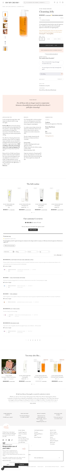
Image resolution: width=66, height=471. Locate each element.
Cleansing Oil (42, 33)
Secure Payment (37, 437)
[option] (5, 14)
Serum (51, 437)
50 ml (48, 39)
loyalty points (46, 20)
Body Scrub (52, 442)
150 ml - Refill (57, 39)
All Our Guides (53, 432)
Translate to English (7, 266)
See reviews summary (57, 15)
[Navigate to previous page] (26, 340)
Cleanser (52, 435)
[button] (33, 241)
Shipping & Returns (38, 434)
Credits (62, 466)
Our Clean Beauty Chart (23, 439)
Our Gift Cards (21, 442)
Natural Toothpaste (54, 440)
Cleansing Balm (50, 33)
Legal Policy (40, 466)
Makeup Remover (54, 434)
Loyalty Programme (22, 432)
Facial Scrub (52, 439)
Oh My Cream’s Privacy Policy (52, 466)
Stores (19, 435)
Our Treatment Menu (22, 440)
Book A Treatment (22, 437)
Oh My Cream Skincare (45, 8)
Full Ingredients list (49, 136)
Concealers (52, 444)
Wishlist (60, 79)
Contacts (36, 432)
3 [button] (34, 212)
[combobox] (20, 252)
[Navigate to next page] (40, 340)
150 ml (42, 39)
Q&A (35, 435)
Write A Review (33, 229)
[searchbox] (7, 252)
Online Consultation (22, 434)
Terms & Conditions (31, 466)
